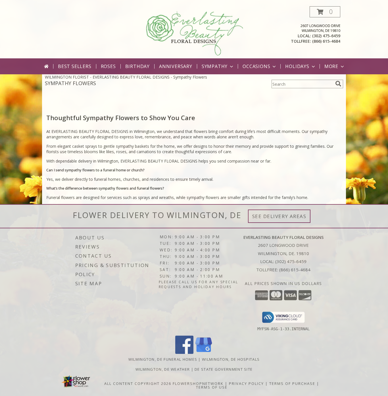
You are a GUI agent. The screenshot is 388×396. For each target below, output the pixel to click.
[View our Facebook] (184, 352)
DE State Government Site (224, 369)
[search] (338, 84)
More (331, 66)
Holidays (297, 66)
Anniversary (175, 66)
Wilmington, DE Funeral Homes (162, 359)
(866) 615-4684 (326, 41)
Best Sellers (74, 66)
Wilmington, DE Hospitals (231, 359)
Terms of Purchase (292, 383)
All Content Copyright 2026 (137, 383)
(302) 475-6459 (326, 35)
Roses (108, 66)
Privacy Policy (246, 383)
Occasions (256, 66)
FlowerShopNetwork (198, 383)
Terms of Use (212, 387)
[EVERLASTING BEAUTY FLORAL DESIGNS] (194, 32)
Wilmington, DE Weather (162, 369)
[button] (325, 11)
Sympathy (215, 66)
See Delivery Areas (279, 216)
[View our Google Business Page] (204, 352)
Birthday (137, 66)
